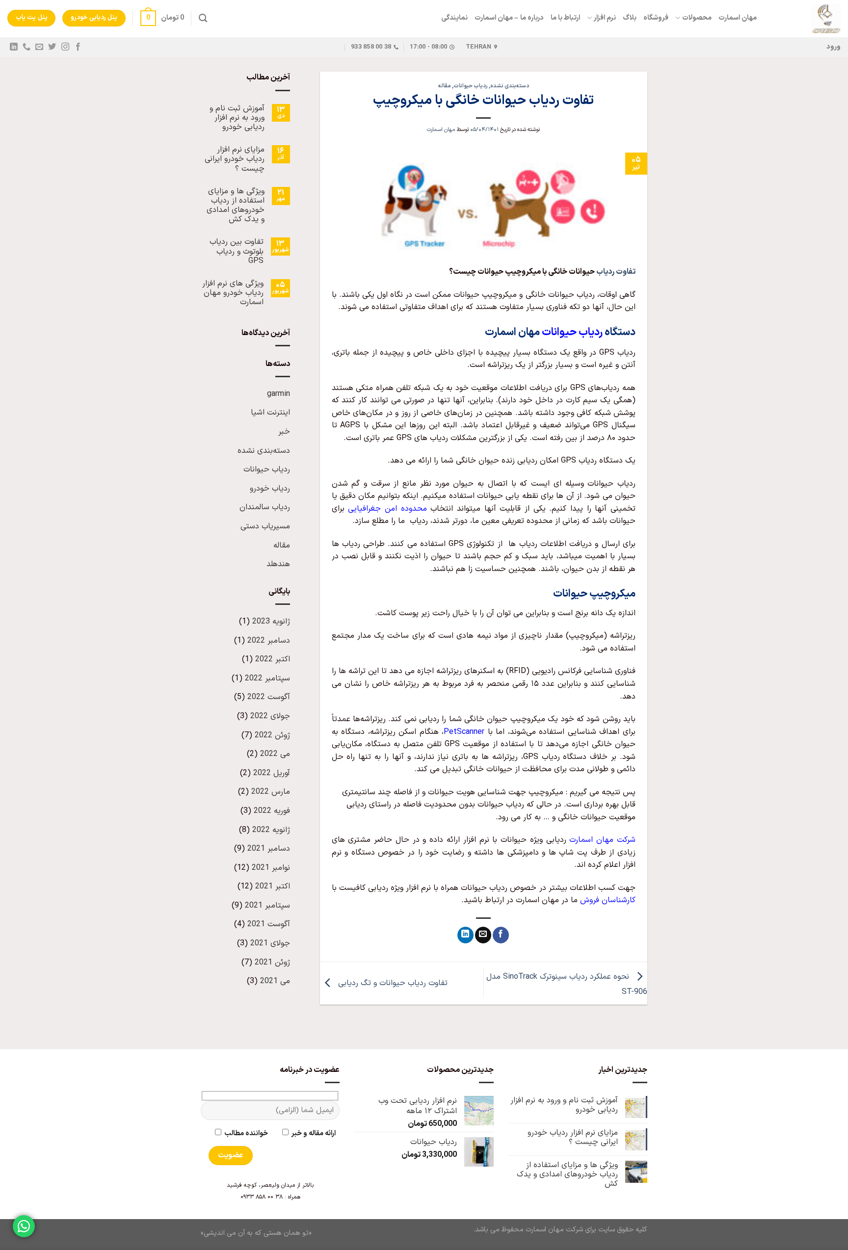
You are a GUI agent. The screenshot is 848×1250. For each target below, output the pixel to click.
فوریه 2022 (272, 811)
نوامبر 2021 (271, 868)
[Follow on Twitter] (52, 47)
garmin (278, 394)
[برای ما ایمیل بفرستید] (39, 47)
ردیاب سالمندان (264, 507)
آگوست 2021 (268, 924)
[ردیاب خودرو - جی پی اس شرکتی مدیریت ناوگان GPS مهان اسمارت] (806, 18)
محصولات (696, 18)
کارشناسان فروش (608, 900)
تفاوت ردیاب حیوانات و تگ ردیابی (392, 983)
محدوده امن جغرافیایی (387, 509)
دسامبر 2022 (268, 641)
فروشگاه (655, 18)
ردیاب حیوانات (470, 86)
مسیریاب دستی (265, 526)
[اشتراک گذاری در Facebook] (501, 935)
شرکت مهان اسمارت (602, 840)
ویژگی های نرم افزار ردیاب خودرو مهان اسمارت (233, 293)
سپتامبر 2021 (267, 905)
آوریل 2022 (271, 773)
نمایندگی (454, 18)
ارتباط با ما (566, 18)
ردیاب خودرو (270, 489)
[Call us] (26, 47)
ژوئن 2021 (272, 962)
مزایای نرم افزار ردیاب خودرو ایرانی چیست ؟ (235, 159)
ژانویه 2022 (271, 830)
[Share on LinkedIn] (465, 935)
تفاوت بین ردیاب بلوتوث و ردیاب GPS (237, 251)
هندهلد (278, 564)
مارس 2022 (270, 792)
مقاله (444, 86)
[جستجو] (203, 18)
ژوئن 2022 (272, 735)
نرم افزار (605, 18)
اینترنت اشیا (270, 412)
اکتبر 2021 (272, 886)
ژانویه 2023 (271, 621)
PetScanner (464, 732)
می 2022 (275, 754)
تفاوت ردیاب (616, 272)
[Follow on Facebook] (77, 47)
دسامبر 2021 (268, 849)
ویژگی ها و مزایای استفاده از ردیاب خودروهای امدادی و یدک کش (236, 206)
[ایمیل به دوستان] (483, 935)
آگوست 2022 (268, 697)
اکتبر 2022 (272, 659)
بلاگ (629, 18)
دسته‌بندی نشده (509, 86)
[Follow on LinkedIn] (14, 47)
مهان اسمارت (737, 18)
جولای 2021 (270, 943)
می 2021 (275, 981)
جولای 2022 (270, 716)
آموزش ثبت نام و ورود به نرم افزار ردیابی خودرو (237, 118)
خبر (284, 432)
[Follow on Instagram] (65, 47)
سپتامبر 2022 (267, 678)
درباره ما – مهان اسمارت (509, 18)
